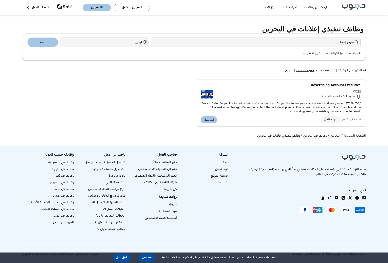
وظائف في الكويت (63, 169)
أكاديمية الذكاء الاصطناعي (161, 218)
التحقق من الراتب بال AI (109, 222)
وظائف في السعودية (61, 162)
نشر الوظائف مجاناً (165, 162)
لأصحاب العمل (40, 7)
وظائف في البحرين (62, 182)
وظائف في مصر (64, 189)
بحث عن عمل (116, 175)
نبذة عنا (223, 162)
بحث (42, 42)
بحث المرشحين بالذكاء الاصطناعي (155, 175)
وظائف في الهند (64, 215)
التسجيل (97, 7)
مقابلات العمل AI (114, 209)
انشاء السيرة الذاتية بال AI (108, 202)
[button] (147, 258)
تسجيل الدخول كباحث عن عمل (105, 162)
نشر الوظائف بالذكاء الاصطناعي (157, 169)
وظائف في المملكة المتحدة (57, 209)
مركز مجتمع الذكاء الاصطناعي (106, 195)
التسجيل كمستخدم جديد (108, 169)
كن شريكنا (170, 189)
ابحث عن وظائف (316, 7)
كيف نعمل (221, 169)
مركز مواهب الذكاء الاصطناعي (106, 189)
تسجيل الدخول (132, 7)
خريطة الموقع (219, 175)
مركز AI (271, 7)
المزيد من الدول (63, 222)
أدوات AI (291, 7)
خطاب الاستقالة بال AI (111, 229)
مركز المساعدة (167, 211)
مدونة (173, 204)
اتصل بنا (223, 182)
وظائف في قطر (65, 175)
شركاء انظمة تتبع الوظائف (160, 182)
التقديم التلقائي (115, 182)
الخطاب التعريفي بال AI (110, 215)
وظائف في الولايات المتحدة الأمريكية (51, 202)
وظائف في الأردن (63, 195)
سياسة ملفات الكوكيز (171, 258)
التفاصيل (209, 119)
